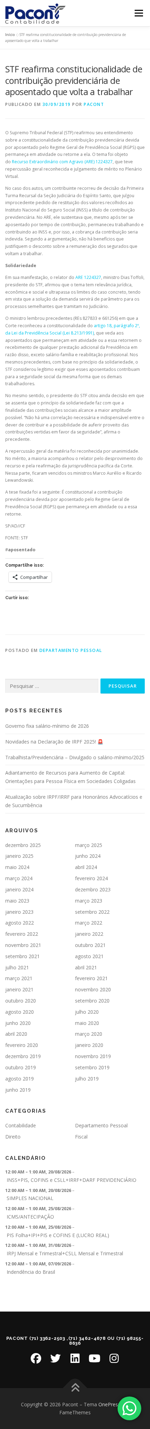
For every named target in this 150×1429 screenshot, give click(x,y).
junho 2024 (87, 856)
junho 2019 (18, 1089)
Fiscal (81, 1136)
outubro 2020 (20, 1000)
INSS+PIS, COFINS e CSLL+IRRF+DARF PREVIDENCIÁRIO (71, 1180)
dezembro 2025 (23, 845)
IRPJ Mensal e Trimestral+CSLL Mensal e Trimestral (65, 1253)
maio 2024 (17, 867)
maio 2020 (87, 1023)
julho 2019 (87, 1078)
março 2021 (18, 978)
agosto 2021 (89, 956)
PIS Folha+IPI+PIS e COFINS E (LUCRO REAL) (58, 1235)
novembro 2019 (93, 1056)
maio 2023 (17, 900)
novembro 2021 (23, 945)
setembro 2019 (92, 1067)
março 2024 (18, 878)
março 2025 (88, 845)
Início (10, 34)
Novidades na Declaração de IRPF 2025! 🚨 (54, 741)
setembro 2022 (92, 912)
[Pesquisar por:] (51, 686)
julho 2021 (17, 967)
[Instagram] (114, 1358)
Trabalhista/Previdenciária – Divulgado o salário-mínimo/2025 (74, 757)
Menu (138, 13)
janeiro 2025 (19, 856)
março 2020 (88, 1034)
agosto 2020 (19, 1011)
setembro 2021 (22, 956)
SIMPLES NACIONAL (30, 1198)
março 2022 (88, 922)
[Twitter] (55, 1358)
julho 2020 (87, 1011)
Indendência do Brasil (31, 1272)
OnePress (109, 1404)
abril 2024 (86, 867)
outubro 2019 (20, 1067)
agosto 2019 (19, 1078)
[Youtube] (94, 1358)
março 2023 (88, 900)
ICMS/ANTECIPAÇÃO (30, 1216)
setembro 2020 (92, 1000)
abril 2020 (16, 1034)
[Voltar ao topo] (75, 1388)
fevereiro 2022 (21, 934)
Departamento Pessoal (70, 650)
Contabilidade (20, 1125)
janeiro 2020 (89, 1045)
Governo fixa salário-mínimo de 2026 (47, 726)
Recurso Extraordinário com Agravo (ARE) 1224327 (62, 162)
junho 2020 (18, 1023)
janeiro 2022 (89, 934)
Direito (13, 1136)
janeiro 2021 (19, 989)
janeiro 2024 (19, 889)
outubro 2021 (90, 945)
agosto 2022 (19, 922)
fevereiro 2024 (91, 878)
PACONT (94, 104)
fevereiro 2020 (21, 1045)
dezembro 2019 (23, 1056)
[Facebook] (36, 1358)
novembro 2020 (93, 989)
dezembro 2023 (93, 889)
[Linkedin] (75, 1358)
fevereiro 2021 (91, 978)
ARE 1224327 (88, 277)
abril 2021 (86, 967)
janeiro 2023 (19, 912)
